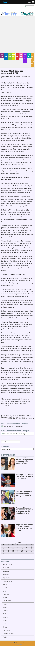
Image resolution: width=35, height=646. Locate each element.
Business (17, 56)
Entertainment (7, 581)
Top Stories (9, 56)
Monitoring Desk (20, 76)
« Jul (2, 557)
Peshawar (6, 594)
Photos (5, 604)
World (2, 55)
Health (28, 55)
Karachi (6, 624)
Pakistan (6, 56)
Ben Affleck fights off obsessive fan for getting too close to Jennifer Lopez (24, 494)
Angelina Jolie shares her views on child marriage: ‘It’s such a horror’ (24, 527)
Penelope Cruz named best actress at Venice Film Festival (24, 476)
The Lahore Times (17, 644)
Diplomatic (13, 56)
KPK (4, 591)
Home (5, 2)
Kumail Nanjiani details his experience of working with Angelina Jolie (24, 461)
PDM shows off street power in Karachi (20, 418)
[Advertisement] (17, 34)
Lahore (6, 611)
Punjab (5, 607)
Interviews (6, 588)
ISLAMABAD (7, 601)
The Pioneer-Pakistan (19, 643)
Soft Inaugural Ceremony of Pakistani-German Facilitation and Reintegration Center (16, 416)
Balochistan (6, 568)
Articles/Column (8, 564)
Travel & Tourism (32, 60)
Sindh (5, 620)
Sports (21, 55)
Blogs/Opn (6, 571)
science (5, 617)
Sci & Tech (25, 57)
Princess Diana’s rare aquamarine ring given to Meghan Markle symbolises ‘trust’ (24, 511)
